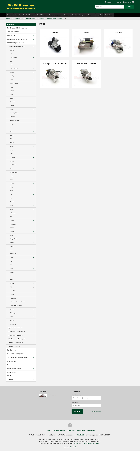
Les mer (76, 443)
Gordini (12, 135)
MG (11, 194)
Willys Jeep (13, 324)
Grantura (13, 298)
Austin (11, 65)
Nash (11, 209)
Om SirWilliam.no (28, 15)
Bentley (12, 76)
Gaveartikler (11, 365)
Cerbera (13, 290)
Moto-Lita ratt (11, 361)
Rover (11, 257)
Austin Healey (14, 68)
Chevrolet (12, 102)
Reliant (12, 242)
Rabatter (67, 15)
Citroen (12, 109)
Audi (11, 61)
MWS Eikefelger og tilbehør (16, 354)
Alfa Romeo (13, 50)
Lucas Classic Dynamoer (16, 335)
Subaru (12, 272)
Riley (11, 250)
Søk (129, 6)
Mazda (12, 191)
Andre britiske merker (14, 368)
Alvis (11, 54)
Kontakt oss (108, 15)
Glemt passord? (96, 411)
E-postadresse (76, 395)
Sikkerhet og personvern (76, 430)
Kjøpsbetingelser (58, 430)
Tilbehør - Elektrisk (14, 346)
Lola (11, 168)
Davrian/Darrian (14, 120)
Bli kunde (18, 15)
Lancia (12, 161)
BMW (11, 79)
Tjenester (10, 379)
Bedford (12, 72)
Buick (11, 94)
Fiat (11, 128)
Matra (11, 187)
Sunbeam (12, 276)
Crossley (12, 116)
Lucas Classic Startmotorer (17, 331)
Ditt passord (75, 402)
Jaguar (12, 142)
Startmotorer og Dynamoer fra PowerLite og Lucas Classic (17, 41)
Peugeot (12, 220)
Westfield (12, 320)
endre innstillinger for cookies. (91, 443)
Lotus (11, 176)
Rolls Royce (13, 253)
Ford (11, 131)
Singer (11, 268)
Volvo (11, 316)
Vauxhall (12, 309)
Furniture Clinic (12, 350)
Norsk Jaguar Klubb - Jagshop (17, 28)
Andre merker (11, 372)
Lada (11, 153)
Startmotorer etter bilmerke (16, 46)
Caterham (12, 98)
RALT (11, 235)
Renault (12, 246)
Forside (9, 15)
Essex (12, 294)
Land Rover (11, 35)
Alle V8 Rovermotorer (17, 305)
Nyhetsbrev (91, 430)
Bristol (11, 87)
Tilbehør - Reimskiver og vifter (17, 339)
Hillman (12, 139)
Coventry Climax (14, 113)
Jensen (12, 146)
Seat (11, 261)
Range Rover (13, 239)
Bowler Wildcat (14, 83)
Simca (11, 265)
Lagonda (12, 157)
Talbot (11, 279)
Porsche (12, 231)
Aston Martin (13, 57)
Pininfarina (13, 224)
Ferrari (11, 124)
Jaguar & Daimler (13, 32)
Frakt (48, 430)
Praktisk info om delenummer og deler (49, 15)
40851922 (80, 435)
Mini (11, 198)
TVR (11, 287)
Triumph (12, 283)
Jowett (11, 150)
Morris (11, 205)
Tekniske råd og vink (79, 15)
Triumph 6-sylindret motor (18, 302)
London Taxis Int (14, 172)
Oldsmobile (13, 213)
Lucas (11, 179)
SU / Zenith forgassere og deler (17, 357)
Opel (11, 216)
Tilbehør (10, 376)
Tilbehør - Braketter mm (16, 342)
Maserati (12, 183)
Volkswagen (13, 313)
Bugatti (12, 91)
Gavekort (91, 15)
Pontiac (12, 228)
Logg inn (99, 15)
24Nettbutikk (73, 447)
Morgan (12, 202)
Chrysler (12, 105)
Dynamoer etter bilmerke (16, 328)
